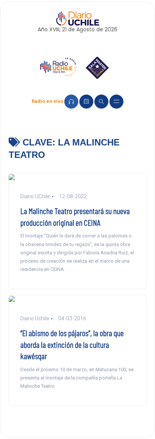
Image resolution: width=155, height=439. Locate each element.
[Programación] (86, 102)
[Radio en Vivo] (71, 102)
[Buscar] (101, 102)
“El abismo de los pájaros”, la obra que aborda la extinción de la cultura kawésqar (72, 344)
